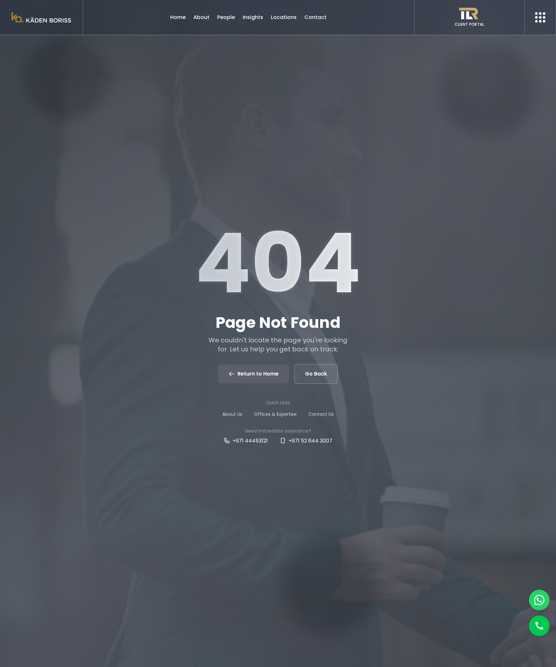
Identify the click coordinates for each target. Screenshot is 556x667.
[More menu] (540, 17)
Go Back (316, 373)
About (201, 17)
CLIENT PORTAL (469, 24)
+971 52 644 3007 (310, 440)
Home (178, 17)
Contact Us (321, 414)
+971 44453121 (250, 440)
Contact (315, 17)
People (226, 17)
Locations (284, 17)
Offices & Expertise (275, 414)
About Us (232, 414)
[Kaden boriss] (41, 17)
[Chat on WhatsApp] (539, 600)
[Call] (539, 625)
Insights (253, 17)
